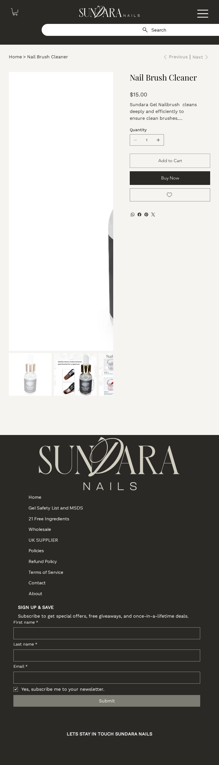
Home (35, 497)
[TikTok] (131, 747)
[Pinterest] (146, 214)
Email (20, 666)
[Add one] (158, 140)
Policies (36, 550)
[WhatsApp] (132, 214)
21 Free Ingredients (49, 518)
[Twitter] (153, 214)
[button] (15, 11)
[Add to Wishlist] (170, 194)
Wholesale (40, 529)
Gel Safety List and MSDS (56, 508)
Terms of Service (46, 572)
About (35, 593)
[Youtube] (117, 747)
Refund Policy (43, 561)
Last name (25, 644)
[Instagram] (88, 747)
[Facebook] (139, 214)
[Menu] (202, 13)
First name (25, 622)
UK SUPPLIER (43, 540)
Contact (37, 582)
